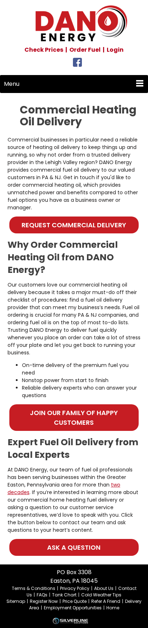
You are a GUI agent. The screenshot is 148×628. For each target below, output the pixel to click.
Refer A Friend (105, 601)
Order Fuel (85, 50)
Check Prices (43, 50)
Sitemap (15, 601)
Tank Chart (64, 595)
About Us (104, 588)
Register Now (44, 601)
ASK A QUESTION (74, 547)
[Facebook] (77, 64)
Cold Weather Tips (101, 595)
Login (115, 50)
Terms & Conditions (33, 588)
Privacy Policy (74, 588)
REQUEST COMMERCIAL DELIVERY (74, 224)
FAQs (42, 595)
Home (112, 608)
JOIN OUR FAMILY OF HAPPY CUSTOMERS (74, 417)
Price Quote (75, 601)
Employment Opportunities (73, 608)
